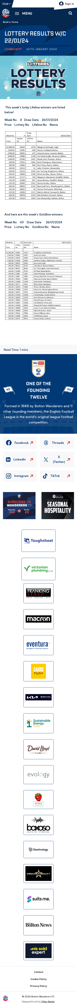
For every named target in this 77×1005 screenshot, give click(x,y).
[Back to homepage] (6, 13)
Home (15, 22)
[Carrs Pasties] (38, 671)
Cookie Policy (38, 979)
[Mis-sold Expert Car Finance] (38, 950)
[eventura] (38, 645)
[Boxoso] (38, 825)
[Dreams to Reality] (38, 873)
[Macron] (38, 619)
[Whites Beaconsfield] (38, 799)
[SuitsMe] (38, 899)
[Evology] (38, 774)
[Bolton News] (38, 925)
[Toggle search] (70, 13)
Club (5, 3)
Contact (38, 972)
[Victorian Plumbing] (38, 569)
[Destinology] (38, 849)
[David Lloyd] (38, 749)
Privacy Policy (38, 986)
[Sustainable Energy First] (38, 723)
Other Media (48, 1001)
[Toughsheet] (38, 541)
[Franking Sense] (38, 593)
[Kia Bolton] (38, 697)
